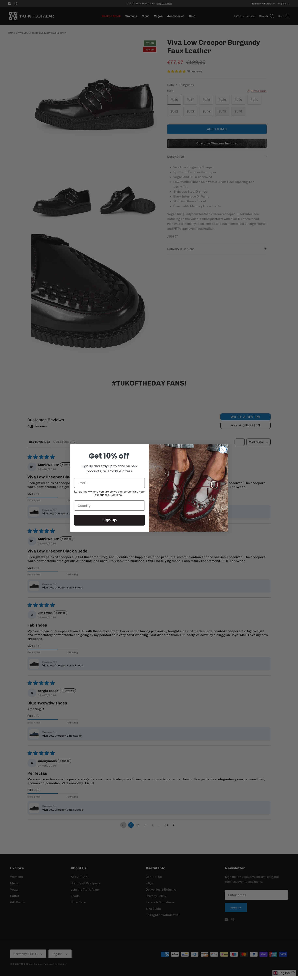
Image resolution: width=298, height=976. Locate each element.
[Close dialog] (222, 449)
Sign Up (109, 520)
